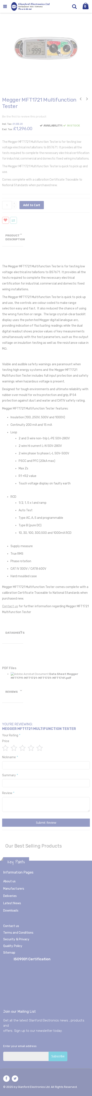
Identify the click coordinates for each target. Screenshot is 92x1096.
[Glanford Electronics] (30, 6)
